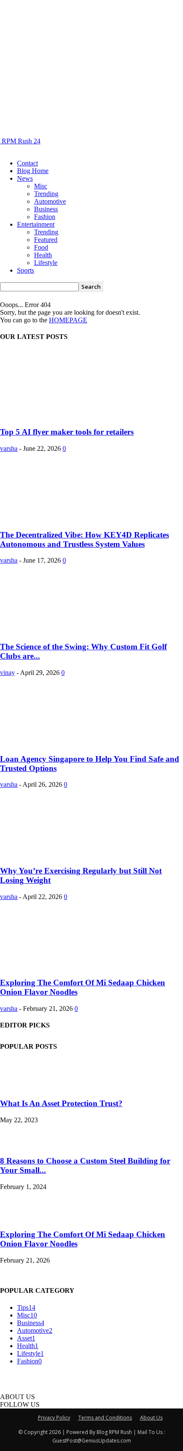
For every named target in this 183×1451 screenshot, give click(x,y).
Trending (46, 193)
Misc (40, 186)
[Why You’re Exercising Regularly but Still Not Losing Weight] (69, 854)
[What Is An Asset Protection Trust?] (15, 1087)
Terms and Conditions (105, 1417)
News (25, 178)
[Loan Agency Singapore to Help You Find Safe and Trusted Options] (69, 742)
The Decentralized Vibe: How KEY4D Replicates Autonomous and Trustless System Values (84, 539)
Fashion (44, 216)
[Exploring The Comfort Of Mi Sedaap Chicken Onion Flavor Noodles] (69, 966)
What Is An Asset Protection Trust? (61, 1103)
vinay (7, 672)
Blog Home (33, 170)
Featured (45, 239)
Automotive (50, 201)
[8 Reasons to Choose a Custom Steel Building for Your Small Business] (21, 1144)
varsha (8, 448)
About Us (151, 1417)
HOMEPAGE (68, 320)
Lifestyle (45, 262)
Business (46, 209)
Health (43, 255)
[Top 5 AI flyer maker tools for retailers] (69, 415)
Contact (27, 163)
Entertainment (35, 224)
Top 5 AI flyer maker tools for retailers (67, 431)
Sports (25, 270)
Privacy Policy (54, 1417)
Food (41, 247)
